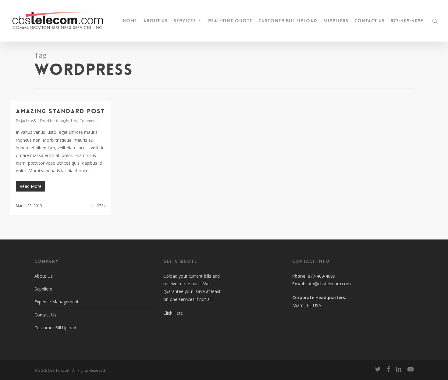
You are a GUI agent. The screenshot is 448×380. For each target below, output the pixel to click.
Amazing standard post (60, 111)
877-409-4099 (407, 21)
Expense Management (56, 302)
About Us (155, 21)
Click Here (173, 313)
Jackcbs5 (28, 120)
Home (130, 21)
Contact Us (369, 21)
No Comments (85, 120)
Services (185, 20)
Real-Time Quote (230, 21)
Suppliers (335, 21)
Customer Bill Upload (287, 21)
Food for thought (54, 120)
